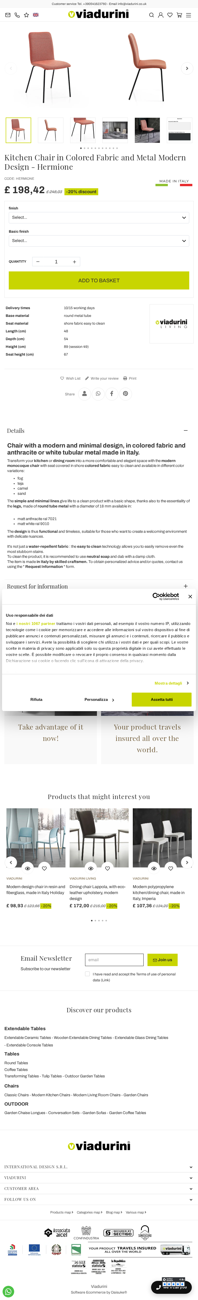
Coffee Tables (16, 1070)
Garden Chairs (135, 1095)
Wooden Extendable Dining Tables (83, 1038)
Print (132, 378)
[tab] (99, 430)
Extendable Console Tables (29, 1045)
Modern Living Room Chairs (97, 1095)
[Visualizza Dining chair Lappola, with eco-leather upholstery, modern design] (91, 868)
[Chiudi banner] (190, 596)
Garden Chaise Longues (24, 1113)
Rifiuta (36, 699)
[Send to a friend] (84, 394)
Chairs (11, 1085)
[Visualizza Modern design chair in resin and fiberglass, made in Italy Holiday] (27, 868)
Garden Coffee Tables (127, 1113)
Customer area (21, 1188)
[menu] (188, 15)
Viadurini (15, 1177)
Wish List (72, 378)
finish (13, 208)
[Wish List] (44, 868)
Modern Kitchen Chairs (51, 1095)
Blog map (113, 1212)
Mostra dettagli (168, 683)
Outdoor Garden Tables (85, 1076)
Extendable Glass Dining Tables (141, 1038)
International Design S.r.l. (36, 1166)
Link (105, 980)
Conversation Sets (64, 1113)
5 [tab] (110, 924)
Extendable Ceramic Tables (27, 1038)
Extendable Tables (25, 1028)
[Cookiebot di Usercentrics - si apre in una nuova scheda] (156, 596)
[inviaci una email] (8, 15)
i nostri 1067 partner (35, 623)
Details (15, 430)
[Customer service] (17, 15)
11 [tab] (121, 152)
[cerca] (151, 15)
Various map (135, 1212)
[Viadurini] (98, 14)
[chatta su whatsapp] (8, 1291)
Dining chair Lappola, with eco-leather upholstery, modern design (98, 892)
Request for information (37, 586)
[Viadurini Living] (171, 323)
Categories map (89, 1212)
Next (187, 68)
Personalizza (96, 699)
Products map (61, 1212)
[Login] (160, 15)
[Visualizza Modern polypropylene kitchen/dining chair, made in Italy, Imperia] (154, 868)
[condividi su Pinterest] (125, 394)
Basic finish (19, 231)
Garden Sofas (94, 1113)
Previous (11, 68)
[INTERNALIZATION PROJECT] (45, 1249)
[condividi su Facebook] (111, 394)
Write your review (104, 378)
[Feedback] (26, 15)
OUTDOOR (16, 1104)
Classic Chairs (16, 1095)
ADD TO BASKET (99, 280)
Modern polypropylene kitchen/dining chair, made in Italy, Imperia (159, 892)
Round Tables (16, 1063)
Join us (164, 960)
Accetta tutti (162, 699)
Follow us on (20, 1199)
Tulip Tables (52, 1076)
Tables (11, 1053)
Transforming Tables (21, 1076)
